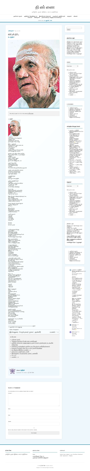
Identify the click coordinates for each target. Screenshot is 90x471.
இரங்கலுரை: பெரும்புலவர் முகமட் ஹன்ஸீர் (25, 332)
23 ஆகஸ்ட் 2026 (48, 20)
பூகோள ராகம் (16, 340)
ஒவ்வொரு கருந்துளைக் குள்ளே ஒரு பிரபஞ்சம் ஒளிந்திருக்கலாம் (31, 346)
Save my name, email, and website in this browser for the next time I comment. (22, 430)
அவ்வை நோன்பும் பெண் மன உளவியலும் (24, 341)
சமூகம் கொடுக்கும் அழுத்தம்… (73, 144)
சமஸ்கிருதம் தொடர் (38, 456)
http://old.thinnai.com (70, 237)
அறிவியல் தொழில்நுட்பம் (30, 16)
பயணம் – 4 (54, 332)
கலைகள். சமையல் (73, 113)
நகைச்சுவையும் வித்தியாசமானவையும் (51, 17)
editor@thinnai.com (70, 44)
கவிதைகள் (37, 17)
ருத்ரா (12, 37)
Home (34, 454)
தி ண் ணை (45, 7)
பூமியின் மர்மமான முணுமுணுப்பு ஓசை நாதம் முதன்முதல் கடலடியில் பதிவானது (75, 77)
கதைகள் (69, 16)
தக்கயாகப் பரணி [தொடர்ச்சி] (20, 352)
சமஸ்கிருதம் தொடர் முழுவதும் (74, 242)
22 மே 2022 (30, 113)
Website (9, 421)
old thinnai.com (75, 50)
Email (9, 415)
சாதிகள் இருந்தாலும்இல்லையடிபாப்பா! (76, 131)
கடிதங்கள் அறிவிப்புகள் (59, 16)
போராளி (78, 160)
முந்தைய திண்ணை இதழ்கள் (40, 458)
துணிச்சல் (71, 158)
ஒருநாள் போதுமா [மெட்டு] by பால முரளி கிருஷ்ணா (27, 348)
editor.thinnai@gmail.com (75, 45)
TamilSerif (71, 240)
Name (9, 408)
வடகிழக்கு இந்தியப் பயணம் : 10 (21, 350)
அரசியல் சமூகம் (17, 16)
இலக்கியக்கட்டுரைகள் (45, 16)
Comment (10, 393)
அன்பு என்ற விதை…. (74, 168)
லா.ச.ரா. (71, 93)
